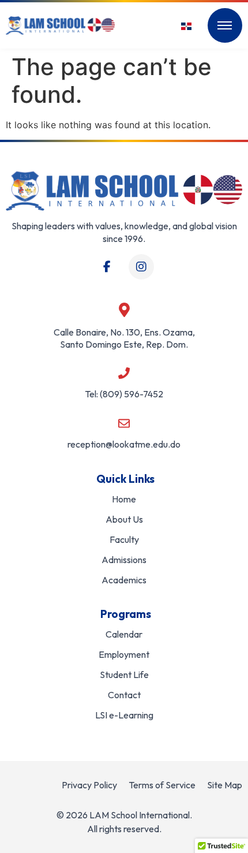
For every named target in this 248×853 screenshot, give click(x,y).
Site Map (224, 785)
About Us (124, 519)
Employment (124, 654)
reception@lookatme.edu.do (124, 444)
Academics (124, 580)
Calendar (124, 634)
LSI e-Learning (124, 715)
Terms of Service (162, 785)
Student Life (124, 674)
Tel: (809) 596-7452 (124, 394)
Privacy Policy (89, 785)
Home (124, 499)
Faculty (124, 539)
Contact (124, 695)
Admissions (124, 559)
